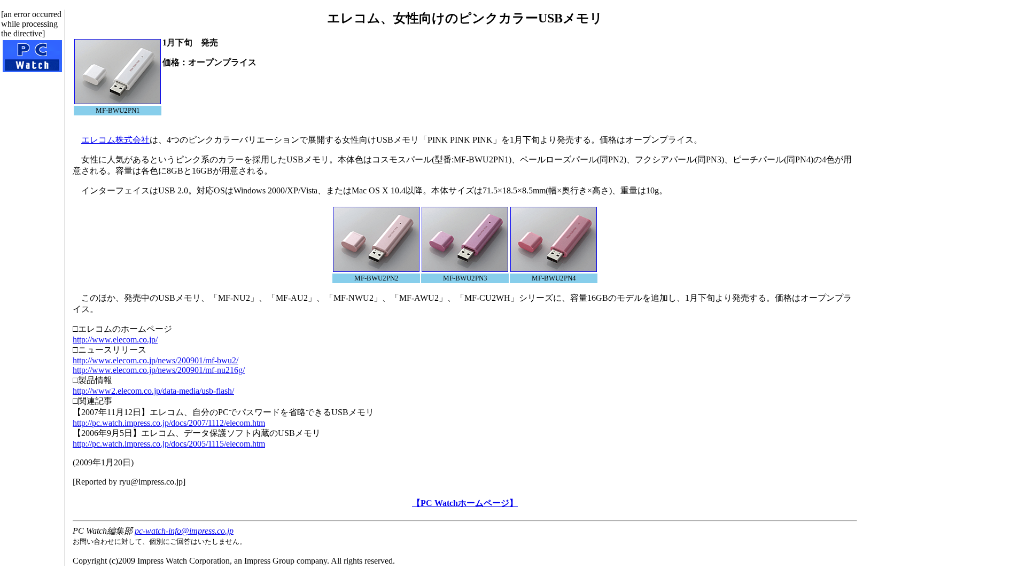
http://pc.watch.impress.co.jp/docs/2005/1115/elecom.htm (169, 443)
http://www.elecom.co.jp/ (115, 339)
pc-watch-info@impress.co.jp (184, 530)
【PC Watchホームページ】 (465, 503)
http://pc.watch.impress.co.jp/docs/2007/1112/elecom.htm (169, 422)
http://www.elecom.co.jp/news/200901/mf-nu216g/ (159, 370)
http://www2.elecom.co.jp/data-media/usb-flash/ (153, 390)
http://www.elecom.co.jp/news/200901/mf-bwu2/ (155, 360)
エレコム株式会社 (115, 139)
